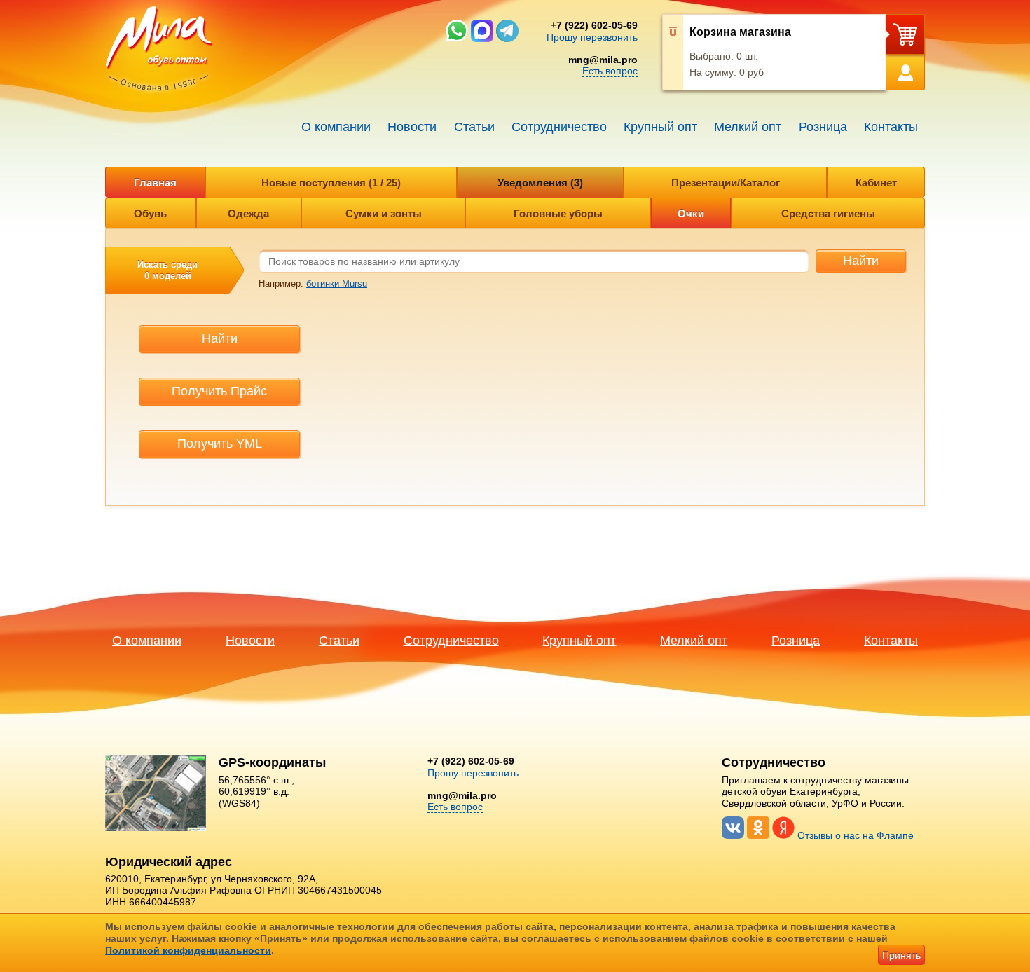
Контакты (891, 127)
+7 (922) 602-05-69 (594, 25)
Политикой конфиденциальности (188, 950)
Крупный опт (660, 127)
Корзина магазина (740, 32)
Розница (823, 127)
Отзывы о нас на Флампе (855, 835)
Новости (412, 127)
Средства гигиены (828, 213)
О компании (336, 127)
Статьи (474, 127)
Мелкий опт (747, 127)
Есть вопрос (610, 70)
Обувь (150, 213)
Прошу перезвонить (592, 37)
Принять (901, 955)
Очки (691, 213)
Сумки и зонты (383, 213)
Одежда (248, 213)
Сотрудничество (559, 127)
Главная (155, 183)
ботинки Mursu (336, 283)
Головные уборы (558, 213)
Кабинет (876, 183)
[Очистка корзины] (673, 52)
